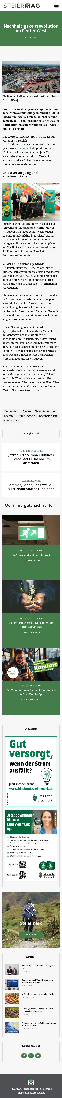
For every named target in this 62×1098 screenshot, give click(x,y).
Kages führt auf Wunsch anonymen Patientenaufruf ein (37, 981)
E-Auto (27, 411)
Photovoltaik (28, 148)
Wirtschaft (37, 550)
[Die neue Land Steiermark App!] (31, 845)
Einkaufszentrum (45, 411)
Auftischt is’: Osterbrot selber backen (39, 994)
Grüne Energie (26, 415)
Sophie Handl (33, 433)
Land (27, 20)
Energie (9, 415)
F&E (20, 550)
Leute (26, 550)
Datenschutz (38, 1092)
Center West (11, 411)
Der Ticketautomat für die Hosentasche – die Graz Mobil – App (31, 692)
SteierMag (46, 1088)
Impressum (23, 1092)
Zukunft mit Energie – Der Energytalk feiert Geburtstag (31, 624)
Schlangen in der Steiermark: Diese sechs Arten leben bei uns (37, 1009)
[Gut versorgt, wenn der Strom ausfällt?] (31, 770)
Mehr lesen (31, 935)
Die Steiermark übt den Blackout (31, 555)
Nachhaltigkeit (48, 415)
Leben (34, 20)
